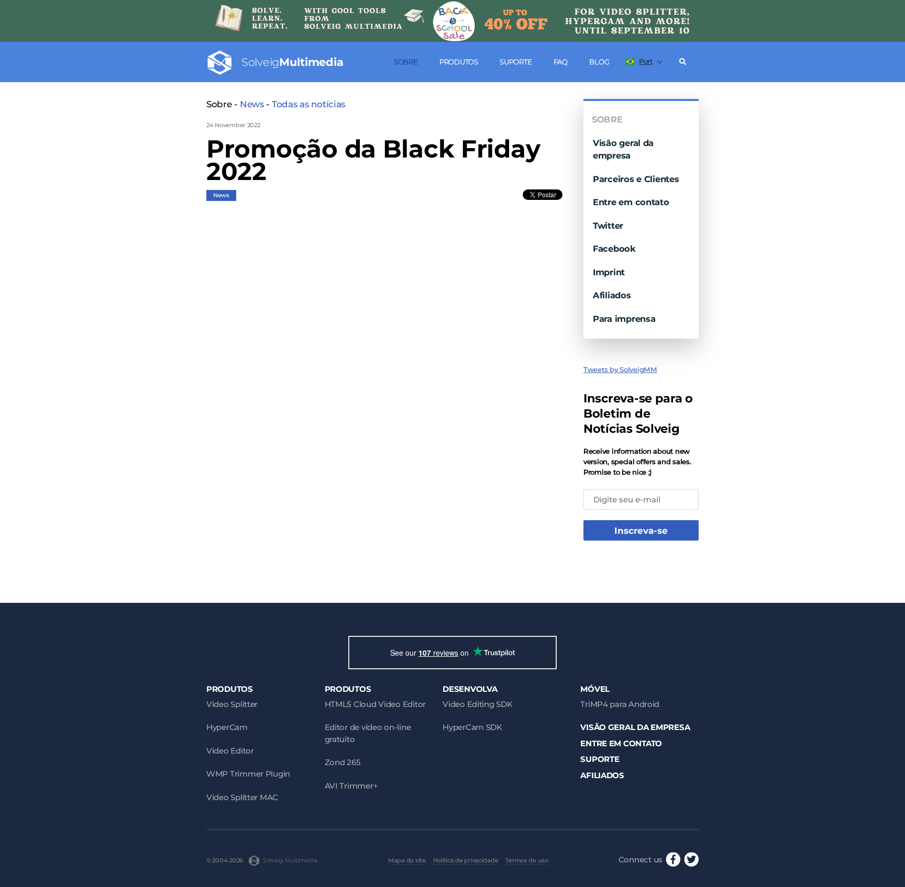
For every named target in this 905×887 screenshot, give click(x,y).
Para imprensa (624, 318)
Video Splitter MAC (242, 797)
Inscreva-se (641, 530)
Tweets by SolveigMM (620, 369)
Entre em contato (631, 202)
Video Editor (230, 751)
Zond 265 (343, 762)
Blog (599, 62)
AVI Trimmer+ (351, 786)
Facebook (614, 248)
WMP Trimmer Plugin (248, 774)
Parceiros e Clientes (636, 179)
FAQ (561, 62)
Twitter (608, 225)
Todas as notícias (308, 104)
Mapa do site (407, 860)
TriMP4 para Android (619, 704)
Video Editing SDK (477, 704)
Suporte (516, 62)
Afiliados (612, 295)
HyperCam (227, 727)
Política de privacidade (466, 860)
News (252, 104)
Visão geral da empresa (635, 727)
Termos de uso (526, 860)
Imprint (609, 272)
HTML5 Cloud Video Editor (375, 704)
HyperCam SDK (472, 727)
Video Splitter (232, 704)
